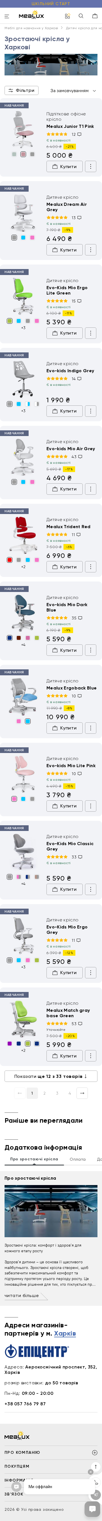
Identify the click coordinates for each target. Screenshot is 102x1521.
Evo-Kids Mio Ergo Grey (67, 929)
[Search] (81, 16)
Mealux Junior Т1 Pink (70, 126)
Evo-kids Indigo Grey (70, 370)
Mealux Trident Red (68, 526)
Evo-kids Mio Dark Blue (66, 607)
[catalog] (67, 16)
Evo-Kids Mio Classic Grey (70, 846)
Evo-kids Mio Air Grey (70, 448)
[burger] (6, 17)
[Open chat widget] (92, 1509)
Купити (68, 166)
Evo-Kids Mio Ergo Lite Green (67, 290)
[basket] (94, 16)
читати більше (22, 1295)
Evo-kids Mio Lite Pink (70, 765)
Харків (65, 1333)
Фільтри (25, 90)
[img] (23, 130)
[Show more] (90, 166)
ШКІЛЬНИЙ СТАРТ (51, 3)
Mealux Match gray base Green (68, 1013)
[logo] (31, 14)
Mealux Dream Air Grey (66, 207)
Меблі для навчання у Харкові (31, 28)
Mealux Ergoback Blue (71, 688)
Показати (48, 1076)
